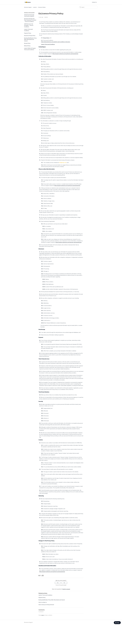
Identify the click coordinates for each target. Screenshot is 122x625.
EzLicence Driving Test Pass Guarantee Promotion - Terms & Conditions (30, 20)
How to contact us (43, 602)
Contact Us (94, 2)
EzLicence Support (28, 7)
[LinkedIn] (42, 575)
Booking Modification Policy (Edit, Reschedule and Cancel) (30, 39)
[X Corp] (41, 575)
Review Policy (27, 43)
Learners (35, 7)
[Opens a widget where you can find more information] (117, 622)
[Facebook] (39, 575)
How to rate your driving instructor (46, 604)
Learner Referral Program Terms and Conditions (30, 49)
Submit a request (66, 589)
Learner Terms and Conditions (28, 30)
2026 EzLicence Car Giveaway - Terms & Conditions (28, 25)
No (64, 582)
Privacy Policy (46, 37)
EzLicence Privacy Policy (29, 35)
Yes (57, 582)
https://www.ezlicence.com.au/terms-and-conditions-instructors (55, 41)
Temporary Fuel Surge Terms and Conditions (29, 15)
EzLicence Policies (41, 7)
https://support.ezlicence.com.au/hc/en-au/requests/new (65, 53)
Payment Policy (27, 33)
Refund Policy (27, 45)
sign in (42, 615)
